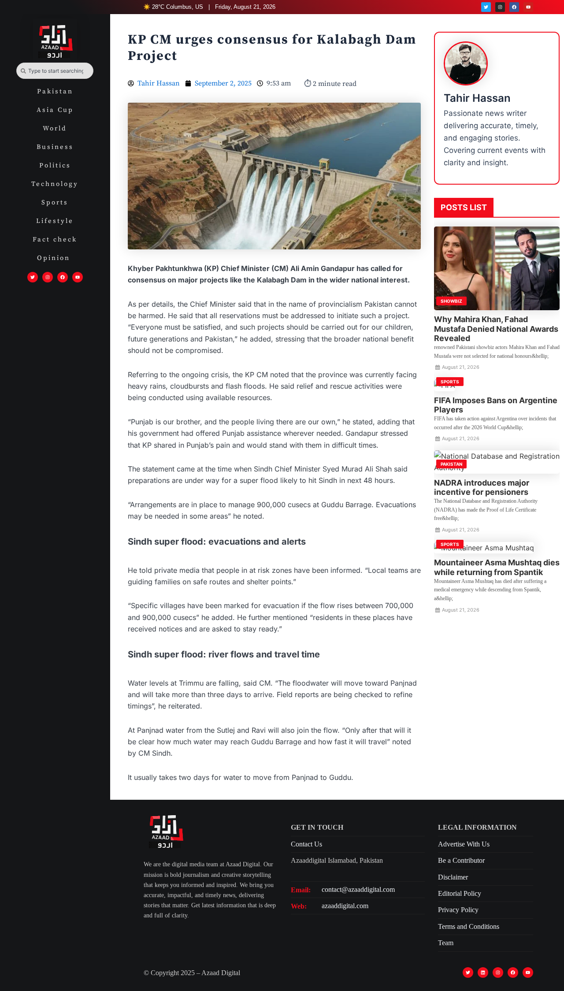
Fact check (55, 239)
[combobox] (54, 71)
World (55, 128)
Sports (54, 202)
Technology (54, 184)
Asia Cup (55, 110)
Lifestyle (55, 221)
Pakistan (55, 91)
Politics (55, 165)
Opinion (55, 258)
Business (55, 147)
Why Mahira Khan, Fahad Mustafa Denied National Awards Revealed (496, 329)
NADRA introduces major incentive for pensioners (481, 487)
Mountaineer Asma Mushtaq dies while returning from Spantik (497, 567)
